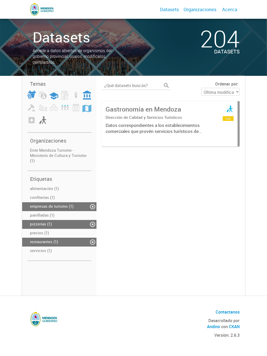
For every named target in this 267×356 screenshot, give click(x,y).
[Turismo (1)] (42, 123)
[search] (166, 85)
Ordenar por (226, 84)
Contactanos (228, 312)
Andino (213, 326)
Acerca (229, 9)
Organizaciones (200, 9)
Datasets (169, 9)
